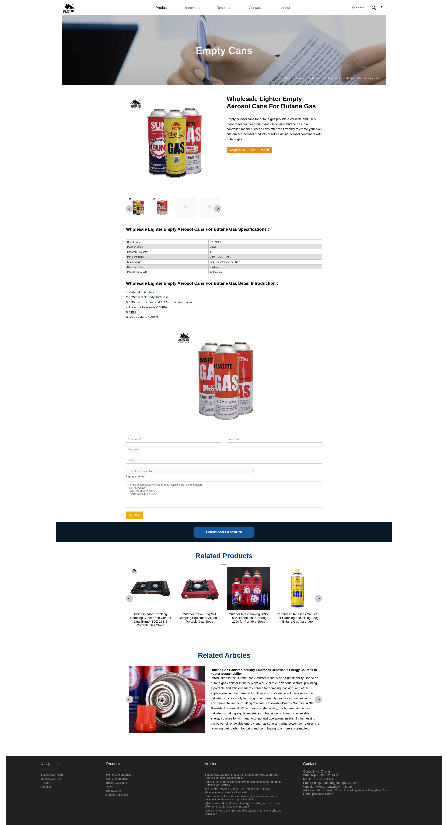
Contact (255, 8)
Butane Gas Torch (52, 774)
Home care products (118, 774)
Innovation (193, 8)
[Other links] (383, 8)
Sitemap (46, 786)
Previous (129, 208)
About (285, 8)
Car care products (117, 778)
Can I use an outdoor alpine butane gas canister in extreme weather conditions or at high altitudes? (241, 798)
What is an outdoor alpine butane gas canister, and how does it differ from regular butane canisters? (243, 805)
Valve (109, 786)
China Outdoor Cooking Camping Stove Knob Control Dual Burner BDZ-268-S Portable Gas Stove (150, 619)
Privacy (45, 782)
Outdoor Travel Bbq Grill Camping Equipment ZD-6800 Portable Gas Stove (199, 617)
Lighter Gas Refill (51, 778)
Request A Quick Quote (247, 150)
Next (217, 208)
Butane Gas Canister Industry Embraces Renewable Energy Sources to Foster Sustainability (264, 671)
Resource (224, 8)
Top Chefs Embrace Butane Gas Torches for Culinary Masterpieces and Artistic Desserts (237, 791)
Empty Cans (113, 790)
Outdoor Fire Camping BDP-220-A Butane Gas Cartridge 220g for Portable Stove (248, 617)
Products (162, 8)
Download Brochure (224, 532)
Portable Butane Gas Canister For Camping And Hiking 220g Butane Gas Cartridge (297, 617)
